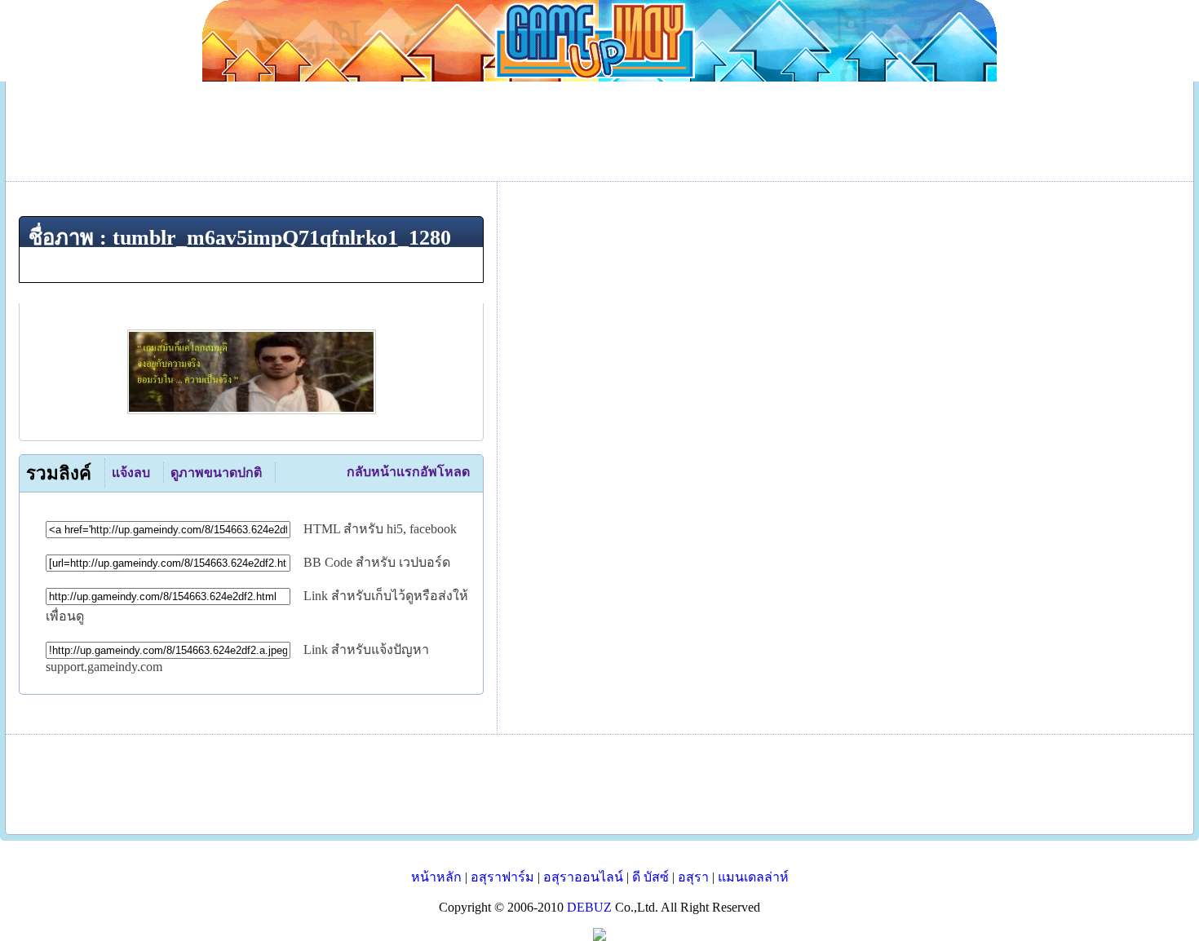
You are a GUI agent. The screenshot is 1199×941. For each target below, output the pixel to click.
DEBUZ (589, 907)
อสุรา (693, 877)
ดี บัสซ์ (650, 877)
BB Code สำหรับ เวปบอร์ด (376, 562)
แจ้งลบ (131, 472)
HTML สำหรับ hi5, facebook (380, 529)
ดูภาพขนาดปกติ (216, 472)
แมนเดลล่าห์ (753, 877)
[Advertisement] (599, 784)
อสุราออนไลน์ (583, 877)
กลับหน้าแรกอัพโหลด (408, 472)
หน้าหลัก (436, 877)
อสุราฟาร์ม (502, 877)
